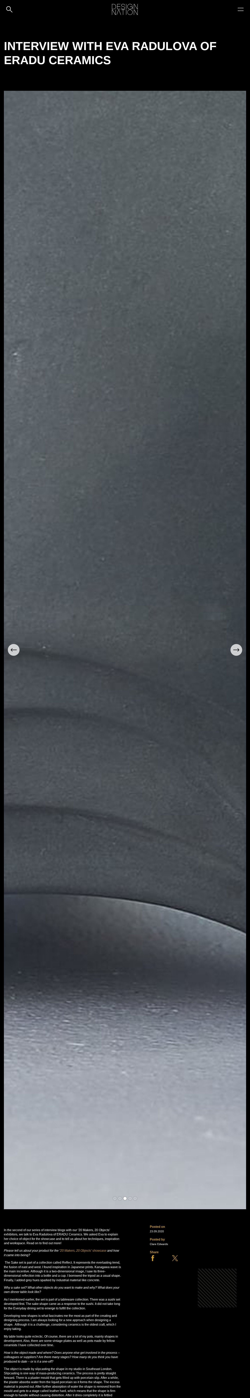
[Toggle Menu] (240, 9)
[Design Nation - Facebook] (153, 1260)
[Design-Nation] (125, 9)
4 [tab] (130, 1198)
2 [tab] (119, 1198)
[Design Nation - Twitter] (175, 1260)
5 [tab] (135, 1198)
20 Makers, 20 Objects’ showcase (83, 1250)
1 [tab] (114, 1198)
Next (236, 650)
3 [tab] (125, 1198)
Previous (14, 650)
